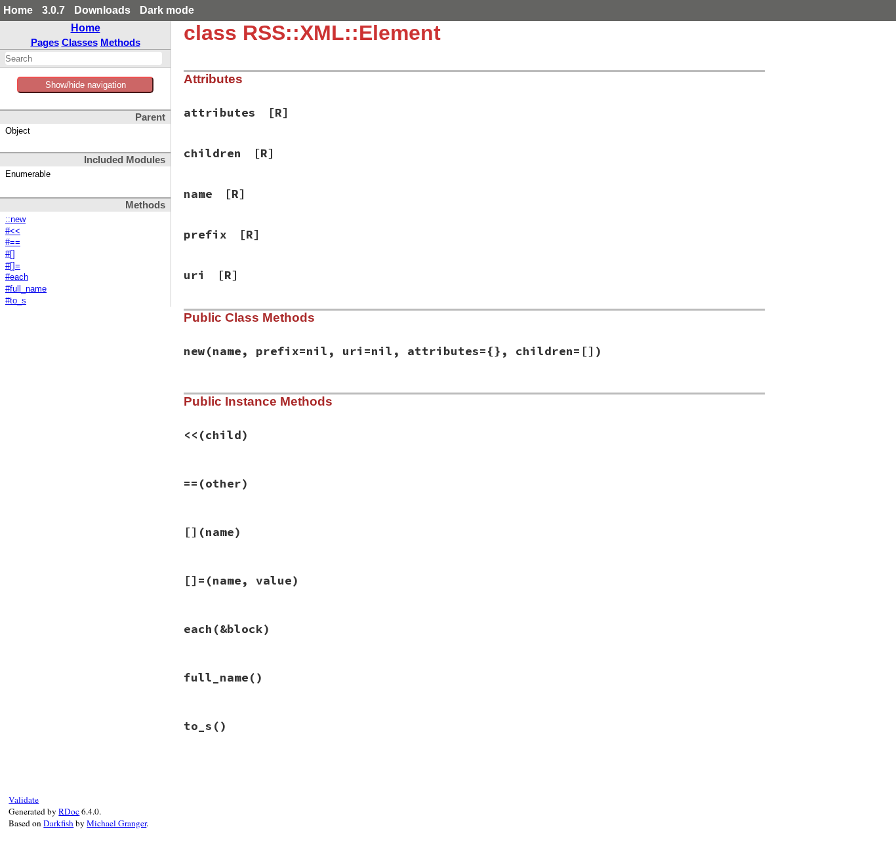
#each (16, 277)
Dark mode (167, 10)
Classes (80, 42)
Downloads (102, 10)
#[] (10, 254)
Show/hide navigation (85, 85)
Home (18, 10)
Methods (120, 42)
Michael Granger (116, 823)
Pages (45, 42)
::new (15, 219)
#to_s (15, 300)
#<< (12, 231)
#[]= (12, 266)
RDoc (68, 811)
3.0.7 (53, 10)
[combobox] (83, 58)
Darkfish (58, 823)
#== (12, 242)
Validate (24, 799)
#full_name (26, 289)
